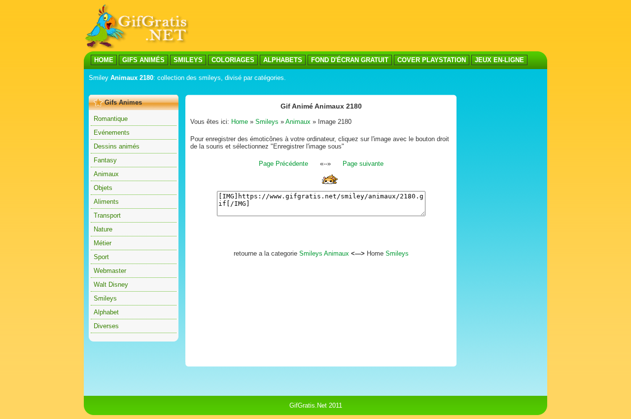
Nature (103, 229)
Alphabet (106, 312)
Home (239, 121)
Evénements (112, 132)
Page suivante (363, 163)
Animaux (106, 174)
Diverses (106, 326)
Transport (107, 215)
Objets (103, 187)
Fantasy (105, 160)
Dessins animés (117, 146)
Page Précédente (283, 163)
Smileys (105, 298)
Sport (101, 257)
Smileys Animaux (324, 253)
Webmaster (110, 270)
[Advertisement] (268, 88)
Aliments (106, 201)
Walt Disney (111, 284)
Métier (102, 243)
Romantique (111, 118)
